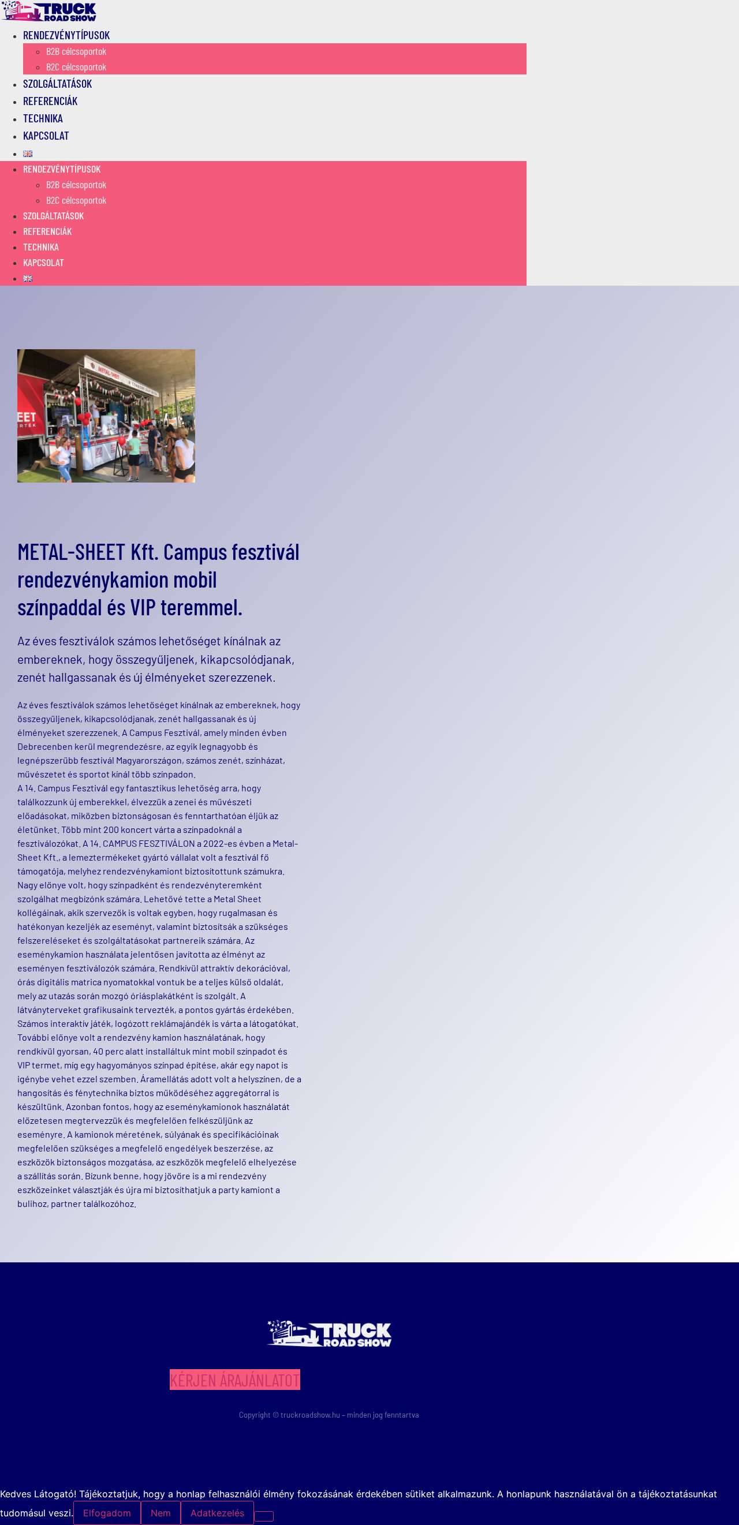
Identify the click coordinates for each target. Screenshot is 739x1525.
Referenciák (47, 231)
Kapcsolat (46, 135)
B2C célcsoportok (76, 199)
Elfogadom (107, 1513)
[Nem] (264, 1516)
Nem (161, 1513)
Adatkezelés (217, 1513)
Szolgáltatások (53, 215)
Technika (41, 246)
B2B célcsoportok (76, 50)
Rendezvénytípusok (66, 35)
